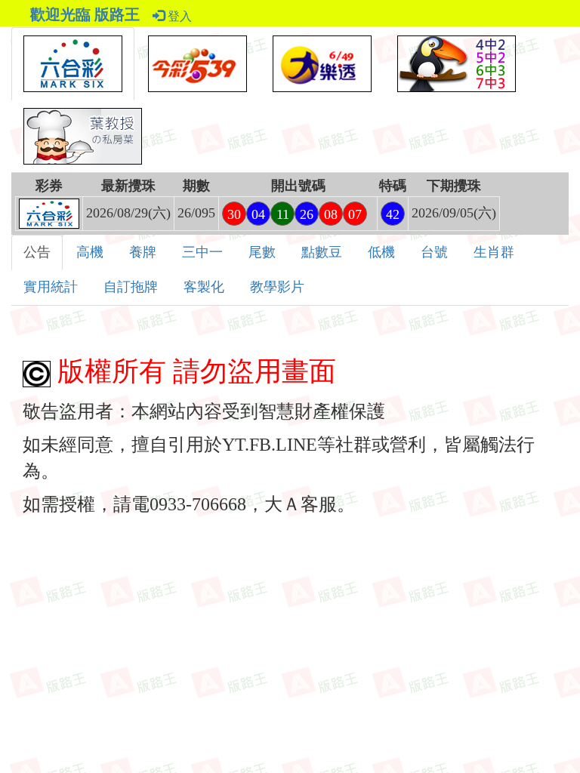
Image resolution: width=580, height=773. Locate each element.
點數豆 (321, 252)
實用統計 (50, 286)
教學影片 (277, 286)
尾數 (262, 252)
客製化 (204, 286)
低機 (381, 252)
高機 (89, 252)
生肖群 (494, 252)
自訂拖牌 (130, 286)
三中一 (202, 252)
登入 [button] (178, 16)
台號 (434, 252)
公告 (37, 252)
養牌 (142, 252)
